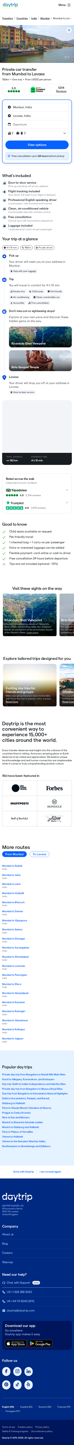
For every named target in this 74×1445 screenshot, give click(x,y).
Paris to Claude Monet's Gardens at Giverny (26, 1107)
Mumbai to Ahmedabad (15, 956)
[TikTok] (17, 1384)
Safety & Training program (15, 1431)
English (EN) (8, 1407)
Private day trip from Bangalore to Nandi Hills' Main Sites (33, 1074)
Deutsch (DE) (45, 1407)
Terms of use (8, 1427)
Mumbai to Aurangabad (15, 947)
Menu (62, 4)
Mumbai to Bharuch (13, 902)
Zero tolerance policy (42, 1431)
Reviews (61, 91)
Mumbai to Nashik (12, 865)
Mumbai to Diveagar (13, 938)
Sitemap (7, 1262)
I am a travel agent (50, 1171)
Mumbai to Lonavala (13, 965)
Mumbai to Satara (12, 929)
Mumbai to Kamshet (13, 1002)
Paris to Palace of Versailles (17, 1131)
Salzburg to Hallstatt (13, 1103)
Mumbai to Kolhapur (13, 1029)
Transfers (7, 18)
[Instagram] (17, 1371)
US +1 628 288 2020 (19, 1292)
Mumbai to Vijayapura (14, 920)
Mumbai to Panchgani (14, 974)
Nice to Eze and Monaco (16, 1117)
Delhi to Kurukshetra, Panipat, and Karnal (25, 1098)
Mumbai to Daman (12, 911)
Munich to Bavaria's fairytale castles (22, 1122)
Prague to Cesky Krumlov (16, 1112)
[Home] (10, 5)
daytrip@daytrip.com (20, 1310)
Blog (5, 1243)
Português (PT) (13, 1411)
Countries (22, 18)
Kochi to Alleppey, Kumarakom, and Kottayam (28, 1079)
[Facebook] (6, 1371)
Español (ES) (26, 1407)
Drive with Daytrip (23, 1171)
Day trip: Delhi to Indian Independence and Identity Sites (34, 1084)
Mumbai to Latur (11, 884)
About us (7, 1234)
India (34, 18)
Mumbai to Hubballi (13, 893)
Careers (7, 1252)
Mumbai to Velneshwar (15, 1020)
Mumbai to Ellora (11, 984)
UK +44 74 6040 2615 (20, 1301)
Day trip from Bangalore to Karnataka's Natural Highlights (35, 1093)
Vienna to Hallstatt (12, 1136)
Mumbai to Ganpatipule (15, 993)
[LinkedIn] (28, 1371)
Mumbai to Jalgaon (12, 1038)
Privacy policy (42, 1427)
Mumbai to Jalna (11, 875)
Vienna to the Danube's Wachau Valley (23, 1141)
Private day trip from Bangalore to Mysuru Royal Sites (32, 1088)
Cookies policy (25, 1427)
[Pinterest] (6, 1384)
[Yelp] (28, 1384)
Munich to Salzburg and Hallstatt (20, 1127)
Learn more (32, 632)
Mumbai (45, 18)
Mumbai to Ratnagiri (13, 1011)
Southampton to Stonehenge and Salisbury (26, 1146)
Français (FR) (63, 1407)
